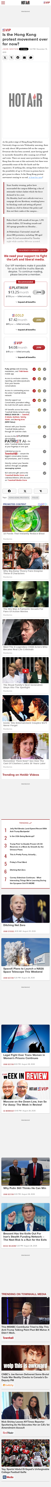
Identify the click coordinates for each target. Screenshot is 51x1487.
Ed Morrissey (8, 1110)
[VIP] (47, 3)
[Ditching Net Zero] (25, 908)
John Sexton (10, 49)
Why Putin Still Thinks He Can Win (24, 1188)
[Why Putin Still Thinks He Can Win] (25, 1171)
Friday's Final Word (18, 862)
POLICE (35, 498)
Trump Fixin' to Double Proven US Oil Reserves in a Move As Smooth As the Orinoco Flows (27, 847)
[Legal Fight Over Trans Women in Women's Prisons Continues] (25, 1038)
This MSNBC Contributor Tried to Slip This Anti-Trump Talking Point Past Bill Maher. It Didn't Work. (25, 1329)
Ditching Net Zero (18, 870)
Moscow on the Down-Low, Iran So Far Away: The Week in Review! (25, 1103)
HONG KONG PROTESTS (19, 498)
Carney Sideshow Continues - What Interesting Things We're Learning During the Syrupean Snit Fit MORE (28, 880)
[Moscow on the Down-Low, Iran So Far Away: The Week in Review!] (25, 1085)
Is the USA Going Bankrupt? (22, 836)
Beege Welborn (9, 1246)
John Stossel (8, 931)
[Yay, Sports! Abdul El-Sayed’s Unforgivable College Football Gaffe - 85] (25, 1453)
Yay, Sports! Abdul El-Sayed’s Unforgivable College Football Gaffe (25, 1471)
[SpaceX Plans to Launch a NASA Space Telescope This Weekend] (25, 952)
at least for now (35, 177)
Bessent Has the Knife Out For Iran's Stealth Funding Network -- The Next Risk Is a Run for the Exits (25, 1236)
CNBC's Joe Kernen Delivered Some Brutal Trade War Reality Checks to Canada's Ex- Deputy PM (25, 1377)
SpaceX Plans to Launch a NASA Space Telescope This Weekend (23, 970)
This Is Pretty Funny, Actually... (23, 854)
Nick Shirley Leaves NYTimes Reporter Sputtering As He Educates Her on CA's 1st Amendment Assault (25, 1424)
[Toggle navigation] (3, 3)
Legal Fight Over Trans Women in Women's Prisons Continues (24, 1056)
